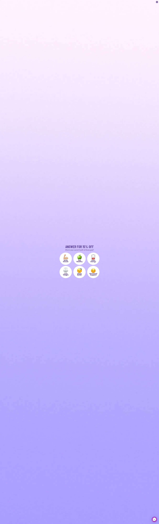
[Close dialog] (157, 2)
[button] (65, 258)
